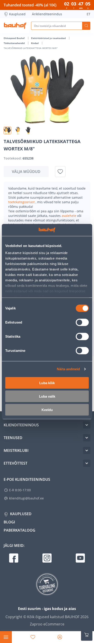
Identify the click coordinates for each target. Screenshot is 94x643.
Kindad (35, 43)
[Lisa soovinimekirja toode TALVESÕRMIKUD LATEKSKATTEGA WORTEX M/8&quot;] (60, 171)
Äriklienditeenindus (47, 14)
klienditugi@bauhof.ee (26, 498)
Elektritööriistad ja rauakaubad (48, 38)
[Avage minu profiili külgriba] (60, 637)
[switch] (82, 322)
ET (88, 14)
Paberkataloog (19, 530)
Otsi (86, 26)
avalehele (69, 215)
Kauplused (17, 14)
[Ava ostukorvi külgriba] (87, 635)
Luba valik (47, 396)
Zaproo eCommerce (47, 624)
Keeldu (47, 410)
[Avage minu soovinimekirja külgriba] (33, 637)
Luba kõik (47, 383)
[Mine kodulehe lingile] (15, 25)
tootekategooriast (22, 202)
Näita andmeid (68, 369)
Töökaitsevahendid (14, 43)
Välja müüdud (26, 171)
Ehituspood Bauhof (14, 38)
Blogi (9, 522)
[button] (7, 130)
